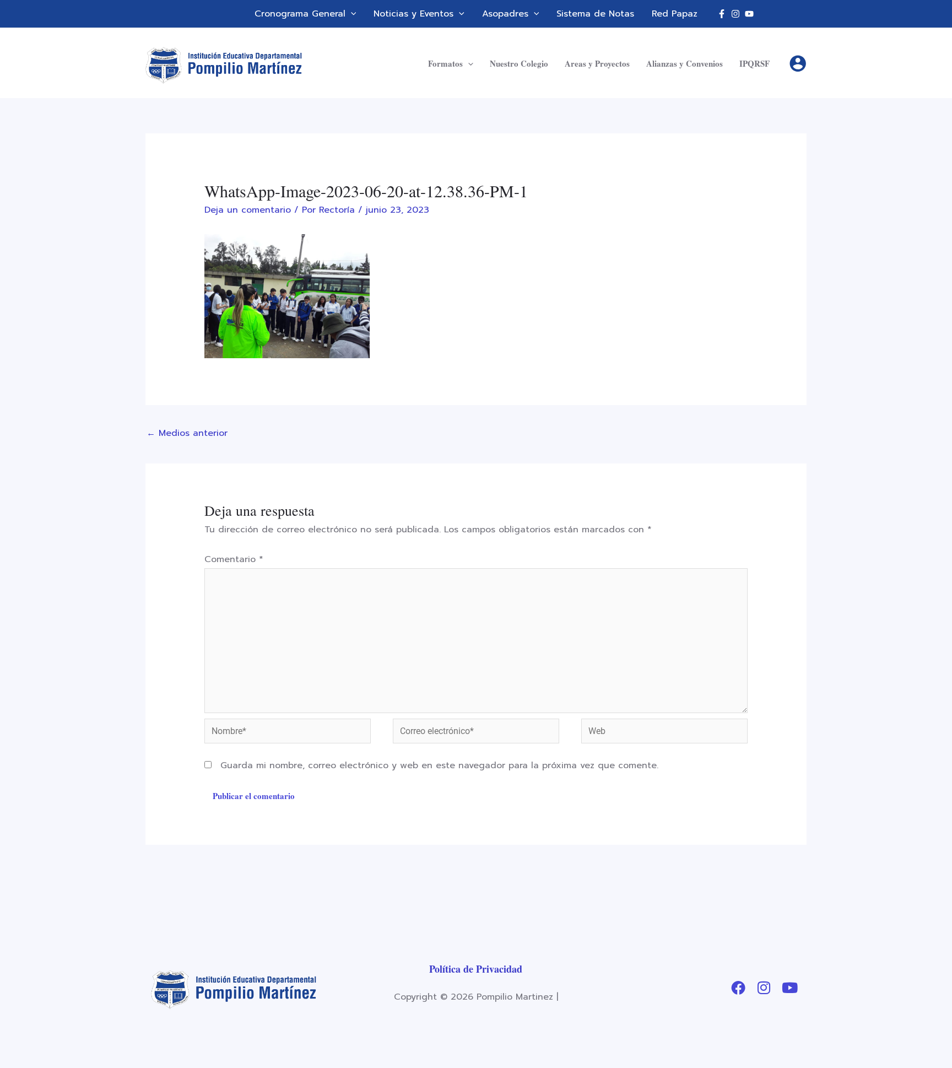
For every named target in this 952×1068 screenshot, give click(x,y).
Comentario (233, 559)
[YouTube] (749, 13)
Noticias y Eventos (413, 13)
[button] (350, 14)
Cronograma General (300, 13)
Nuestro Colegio (519, 63)
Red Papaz (674, 13)
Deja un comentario (247, 210)
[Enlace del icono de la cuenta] (798, 63)
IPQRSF (754, 63)
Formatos (445, 63)
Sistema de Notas (595, 13)
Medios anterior (187, 433)
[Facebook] (721, 13)
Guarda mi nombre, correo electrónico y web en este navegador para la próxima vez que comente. (439, 765)
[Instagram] (735, 13)
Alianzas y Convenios (684, 63)
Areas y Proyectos (597, 63)
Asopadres (505, 13)
